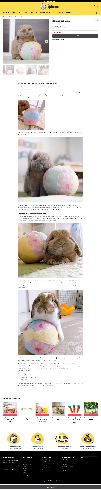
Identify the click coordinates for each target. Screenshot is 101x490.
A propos (64, 462)
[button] (96, 12)
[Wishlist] (15, 404)
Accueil (5, 16)
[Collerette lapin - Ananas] (95, 20)
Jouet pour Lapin (13, 16)
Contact (64, 470)
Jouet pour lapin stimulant (10, 418)
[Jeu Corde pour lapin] (26, 409)
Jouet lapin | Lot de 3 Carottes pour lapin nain (74, 419)
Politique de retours (48, 472)
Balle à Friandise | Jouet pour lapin (42, 418)
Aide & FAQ (65, 460)
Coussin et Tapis (27, 464)
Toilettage (26, 475)
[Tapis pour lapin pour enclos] (97, 20)
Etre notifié (75, 36)
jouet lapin (80, 383)
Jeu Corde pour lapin (26, 418)
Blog (63, 468)
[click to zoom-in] (26, 41)
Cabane (25, 472)
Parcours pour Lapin (90, 418)
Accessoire (26, 460)
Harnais (25, 468)
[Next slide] (46, 41)
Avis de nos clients (67, 466)
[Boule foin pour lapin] (58, 409)
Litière (25, 470)
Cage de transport (28, 462)
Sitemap (64, 464)
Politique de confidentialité (50, 464)
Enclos (25, 466)
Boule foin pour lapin (58, 418)
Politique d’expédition (48, 470)
